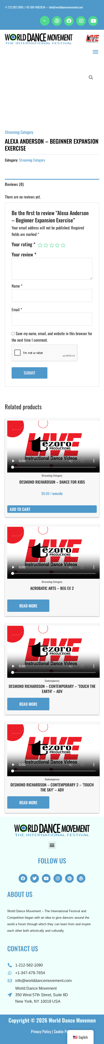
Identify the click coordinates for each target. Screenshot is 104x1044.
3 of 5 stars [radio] (51, 245)
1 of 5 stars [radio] (40, 245)
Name (17, 286)
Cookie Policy (63, 1031)
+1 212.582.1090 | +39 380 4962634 (25, 7)
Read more (28, 606)
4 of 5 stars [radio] (57, 245)
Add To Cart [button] (20, 509)
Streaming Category (19, 132)
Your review (24, 254)
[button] (45, 21)
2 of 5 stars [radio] (46, 245)
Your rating (23, 244)
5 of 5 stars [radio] (63, 245)
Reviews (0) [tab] (14, 184)
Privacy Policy (41, 1031)
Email (17, 309)
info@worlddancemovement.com (66, 7)
